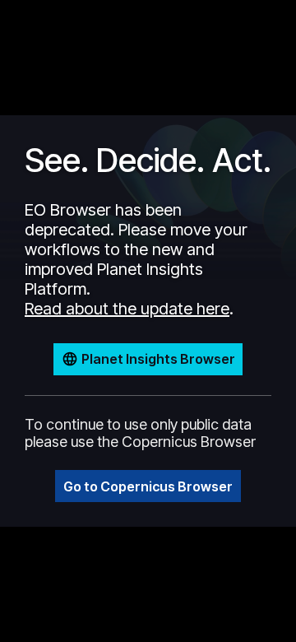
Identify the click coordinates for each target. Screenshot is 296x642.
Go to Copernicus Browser (148, 486)
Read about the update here (127, 309)
